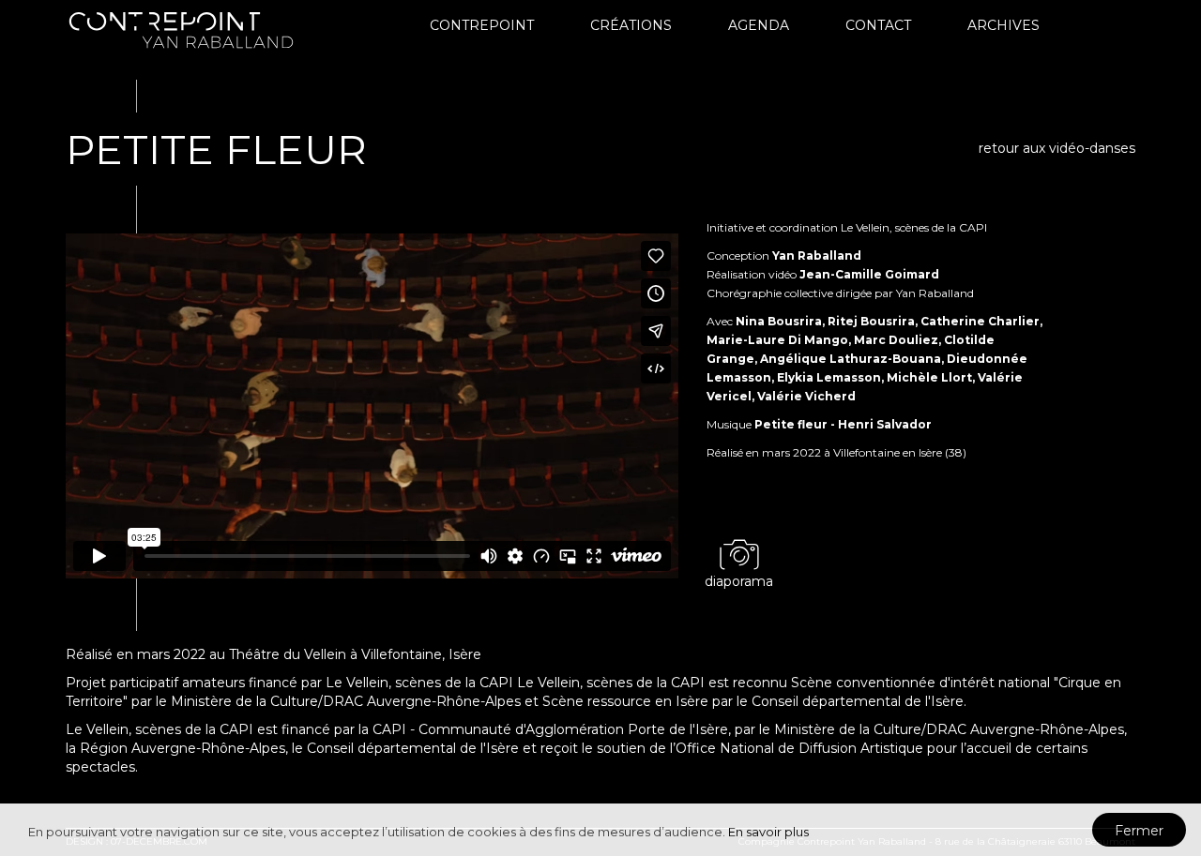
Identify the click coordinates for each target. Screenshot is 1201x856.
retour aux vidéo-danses (1057, 149)
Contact (878, 25)
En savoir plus (768, 831)
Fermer (1139, 830)
